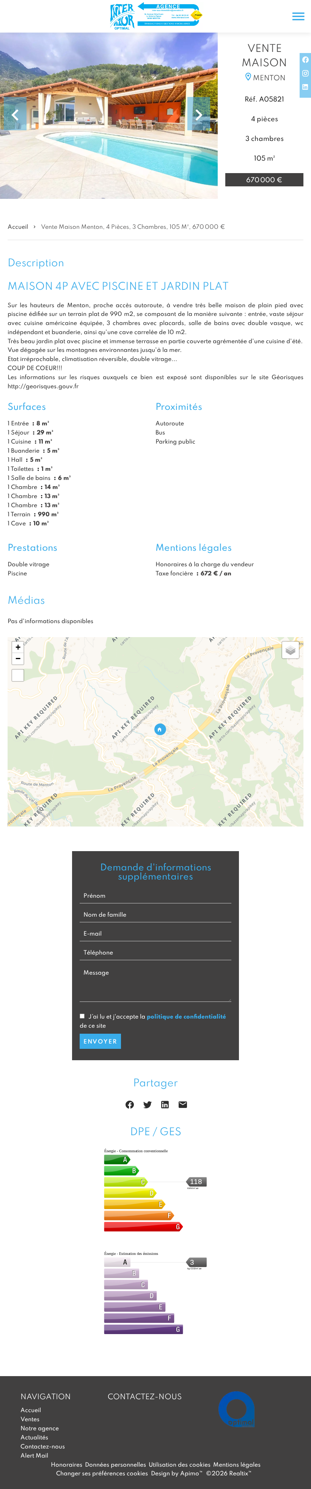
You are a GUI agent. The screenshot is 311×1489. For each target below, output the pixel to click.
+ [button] (18, 647)
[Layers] (290, 650)
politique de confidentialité (186, 1016)
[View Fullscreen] (18, 675)
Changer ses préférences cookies (102, 1473)
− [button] (18, 658)
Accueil (18, 226)
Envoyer (100, 1041)
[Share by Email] (183, 1106)
